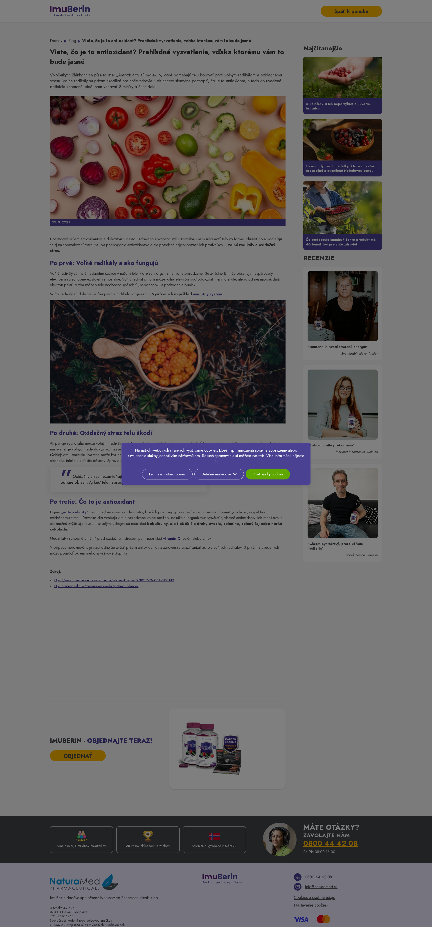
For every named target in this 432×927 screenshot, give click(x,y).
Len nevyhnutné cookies (167, 474)
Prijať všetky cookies (267, 474)
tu (216, 461)
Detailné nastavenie (216, 474)
